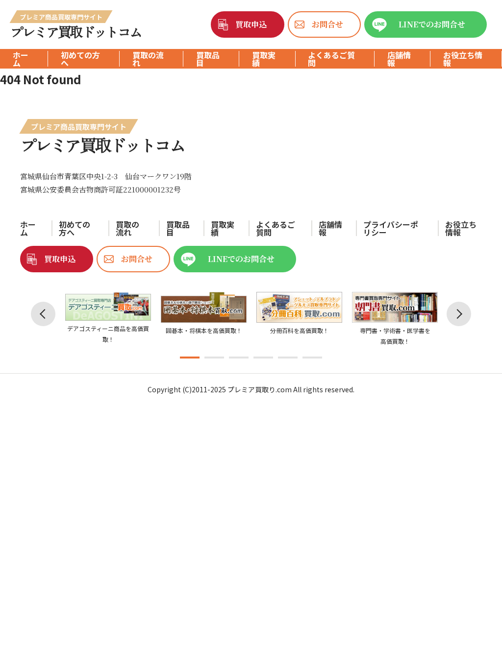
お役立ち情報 (462, 59)
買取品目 (208, 59)
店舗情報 (399, 59)
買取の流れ (148, 59)
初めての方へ (80, 59)
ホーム (20, 59)
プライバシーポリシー (390, 228)
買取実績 (264, 59)
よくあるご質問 (331, 59)
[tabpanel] (108, 318)
